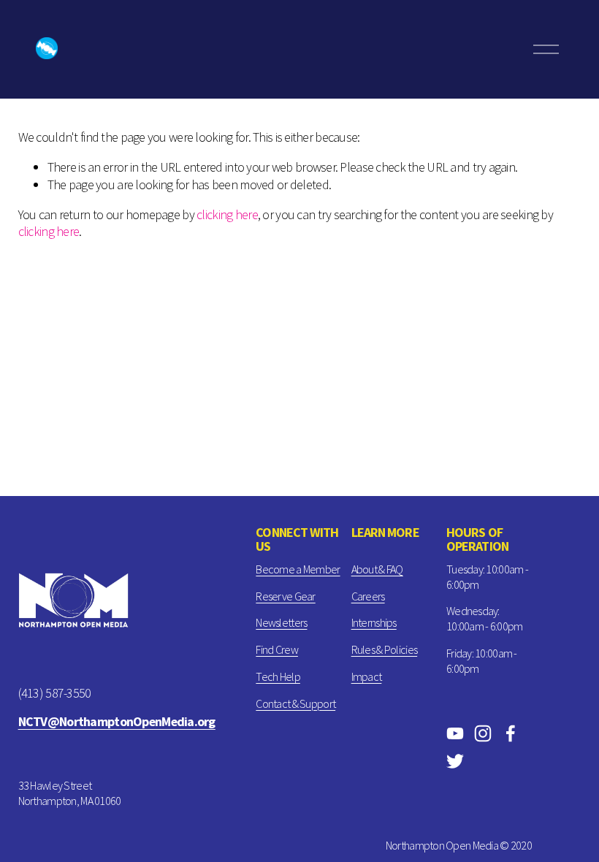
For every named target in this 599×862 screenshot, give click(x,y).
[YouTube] (455, 733)
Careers (368, 596)
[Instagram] (483, 733)
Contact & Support (295, 703)
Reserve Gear (285, 596)
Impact (366, 676)
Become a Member (298, 569)
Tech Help (278, 676)
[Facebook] (510, 733)
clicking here (227, 214)
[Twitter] (455, 761)
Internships (374, 622)
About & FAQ (377, 569)
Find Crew (277, 649)
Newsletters (281, 622)
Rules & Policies (384, 649)
